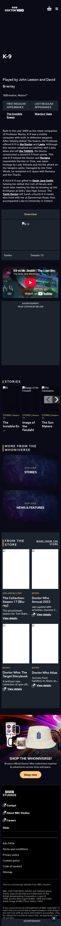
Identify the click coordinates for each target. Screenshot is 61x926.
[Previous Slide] (48, 399)
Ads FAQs (8, 843)
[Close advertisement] (53, 918)
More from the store (47, 542)
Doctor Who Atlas (44, 673)
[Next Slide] (57, 399)
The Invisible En (11, 424)
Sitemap (7, 872)
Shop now (30, 774)
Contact (11, 805)
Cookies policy (11, 860)
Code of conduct (12, 866)
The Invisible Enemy (14, 115)
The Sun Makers (48, 424)
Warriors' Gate (43, 114)
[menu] (56, 9)
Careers (11, 820)
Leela (41, 144)
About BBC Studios (18, 813)
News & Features (30, 508)
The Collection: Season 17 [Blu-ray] (14, 601)
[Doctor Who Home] (15, 7)
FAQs (6, 827)
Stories (30, 472)
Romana (45, 157)
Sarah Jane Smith (42, 180)
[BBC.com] (9, 795)
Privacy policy (11, 854)
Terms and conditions (15, 849)
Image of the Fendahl (28, 426)
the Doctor (26, 144)
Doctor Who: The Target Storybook (15, 674)
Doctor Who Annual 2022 (41, 600)
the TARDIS (26, 151)
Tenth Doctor (10, 194)
